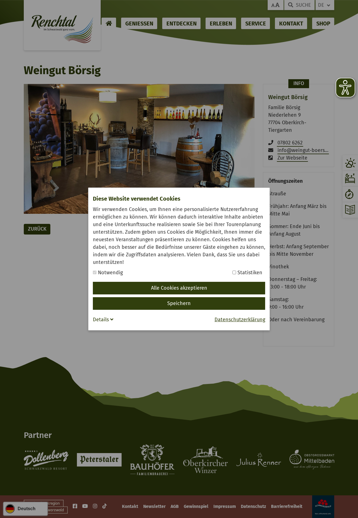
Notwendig (109, 272)
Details (101, 320)
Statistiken (249, 272)
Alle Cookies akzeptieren (179, 288)
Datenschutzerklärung (240, 320)
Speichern (179, 303)
